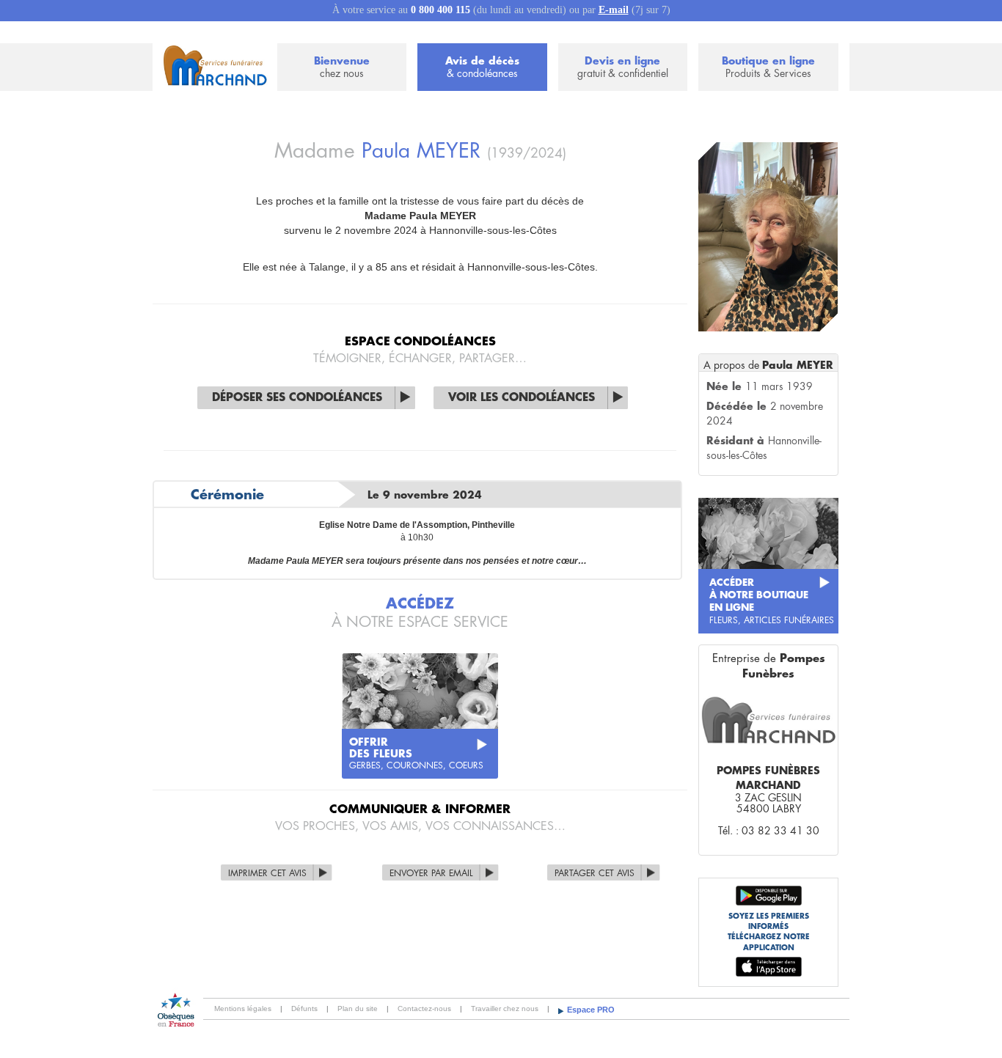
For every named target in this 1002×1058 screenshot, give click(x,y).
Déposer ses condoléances (297, 397)
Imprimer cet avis (267, 873)
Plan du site (357, 1008)
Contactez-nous (424, 1008)
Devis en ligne (622, 67)
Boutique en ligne (768, 67)
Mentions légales (242, 1008)
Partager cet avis (595, 873)
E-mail (614, 9)
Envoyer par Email (431, 873)
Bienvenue (342, 67)
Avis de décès (482, 67)
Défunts (304, 1008)
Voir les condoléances (521, 397)
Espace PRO (591, 1009)
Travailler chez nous (504, 1008)
